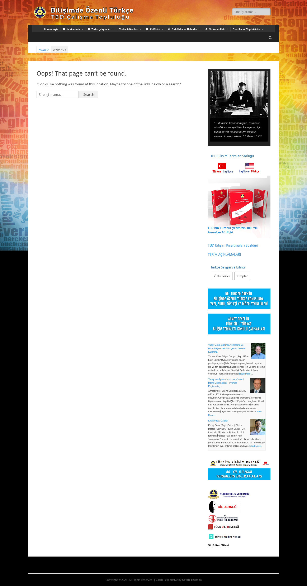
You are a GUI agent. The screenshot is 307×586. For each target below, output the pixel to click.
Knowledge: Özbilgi (217, 420)
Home (44, 50)
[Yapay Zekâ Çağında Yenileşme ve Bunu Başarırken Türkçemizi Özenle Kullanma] (258, 351)
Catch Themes (192, 580)
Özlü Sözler (222, 276)
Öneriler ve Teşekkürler (246, 29)
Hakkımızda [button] (73, 29)
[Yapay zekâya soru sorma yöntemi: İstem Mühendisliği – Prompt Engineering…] (257, 386)
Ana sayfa (52, 29)
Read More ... (246, 373)
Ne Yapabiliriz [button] (217, 29)
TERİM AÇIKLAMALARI (224, 254)
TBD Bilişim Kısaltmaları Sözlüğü (233, 245)
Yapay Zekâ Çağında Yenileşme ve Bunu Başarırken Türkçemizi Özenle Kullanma (226, 348)
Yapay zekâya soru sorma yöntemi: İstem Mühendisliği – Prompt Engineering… (226, 382)
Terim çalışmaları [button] (101, 29)
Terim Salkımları (128, 29)
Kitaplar (242, 276)
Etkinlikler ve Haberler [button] (184, 29)
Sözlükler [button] (155, 29)
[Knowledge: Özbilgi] (257, 427)
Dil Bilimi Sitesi (218, 545)
